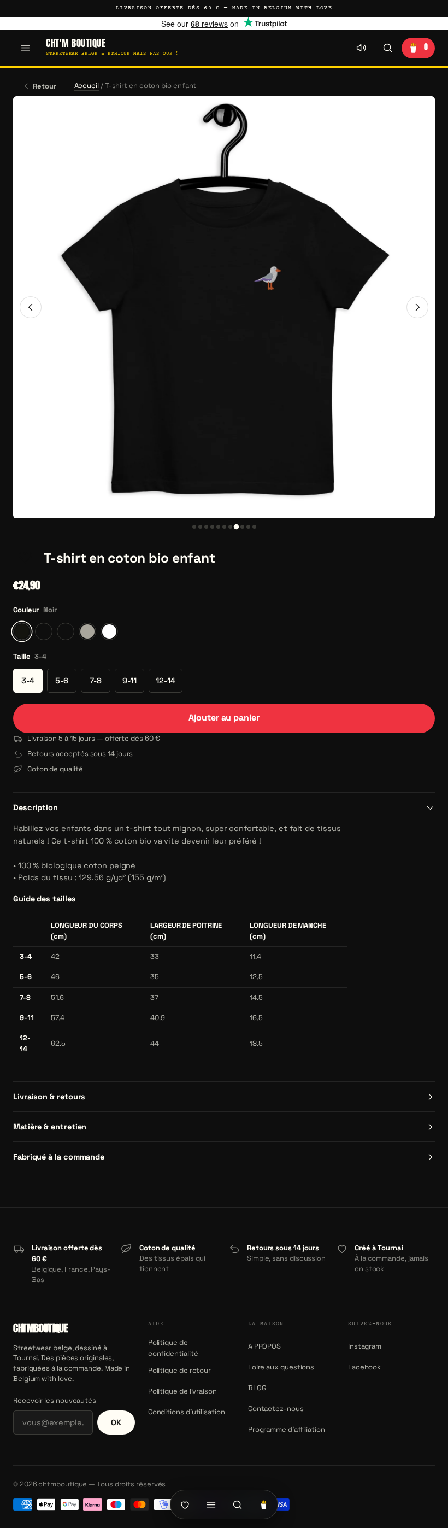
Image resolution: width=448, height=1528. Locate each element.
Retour (44, 86)
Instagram (364, 1346)
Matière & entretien (49, 1127)
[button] (25, 558)
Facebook (364, 1367)
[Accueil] (185, 1504)
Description (35, 807)
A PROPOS (264, 1346)
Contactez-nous (276, 1408)
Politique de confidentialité (173, 1348)
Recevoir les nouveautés (54, 1400)
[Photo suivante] (417, 307)
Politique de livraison (182, 1391)
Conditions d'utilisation (186, 1411)
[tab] (194, 527)
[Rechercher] (387, 48)
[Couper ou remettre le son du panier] (361, 48)
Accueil (86, 85)
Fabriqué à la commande (58, 1157)
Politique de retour (179, 1370)
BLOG (257, 1387)
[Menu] (25, 48)
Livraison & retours (49, 1097)
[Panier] (263, 1504)
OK (116, 1422)
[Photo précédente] (31, 307)
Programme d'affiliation (286, 1429)
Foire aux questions (281, 1367)
